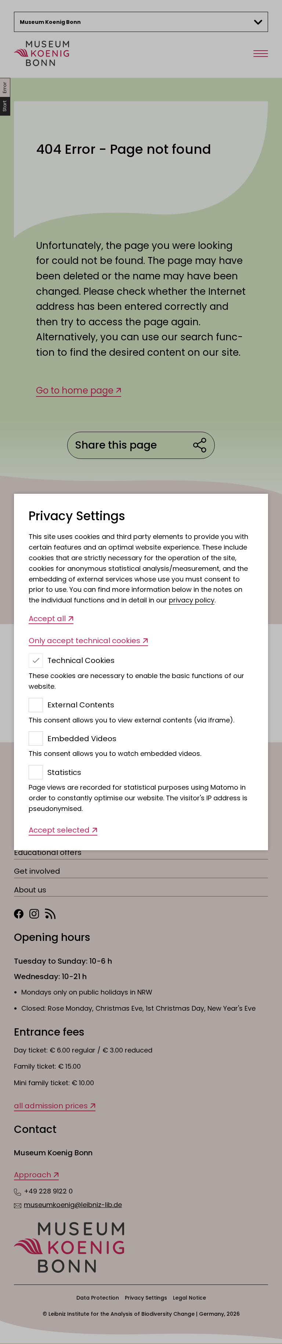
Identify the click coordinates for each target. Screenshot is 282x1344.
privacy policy (191, 600)
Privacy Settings (77, 516)
